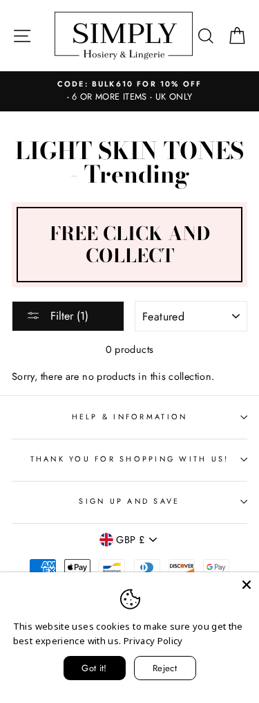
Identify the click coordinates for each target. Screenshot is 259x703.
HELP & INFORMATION (130, 416)
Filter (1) (67, 316)
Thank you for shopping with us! (129, 458)
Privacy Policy (153, 640)
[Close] (246, 585)
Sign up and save (129, 500)
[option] (129, 91)
